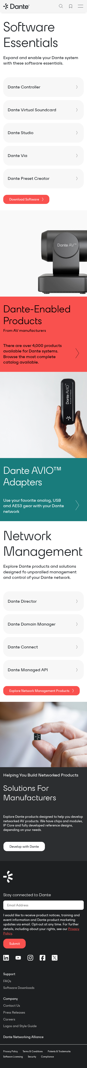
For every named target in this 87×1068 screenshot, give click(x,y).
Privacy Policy (10, 1051)
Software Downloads (18, 988)
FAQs (7, 981)
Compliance (47, 1056)
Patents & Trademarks (59, 1051)
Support (9, 974)
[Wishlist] (70, 6)
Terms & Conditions (33, 1051)
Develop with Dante (24, 846)
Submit (14, 944)
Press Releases (14, 1012)
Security (32, 1056)
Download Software (24, 199)
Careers (9, 1019)
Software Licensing (13, 1056)
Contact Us (11, 1005)
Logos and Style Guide (20, 1026)
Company (10, 999)
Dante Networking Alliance (23, 1037)
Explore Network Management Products (39, 691)
